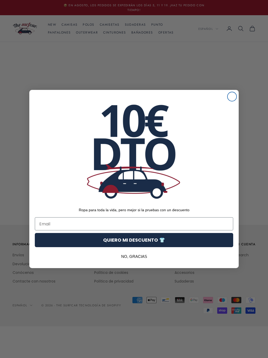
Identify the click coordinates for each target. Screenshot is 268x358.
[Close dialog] (232, 96)
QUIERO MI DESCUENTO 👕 (134, 240)
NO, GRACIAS (134, 256)
